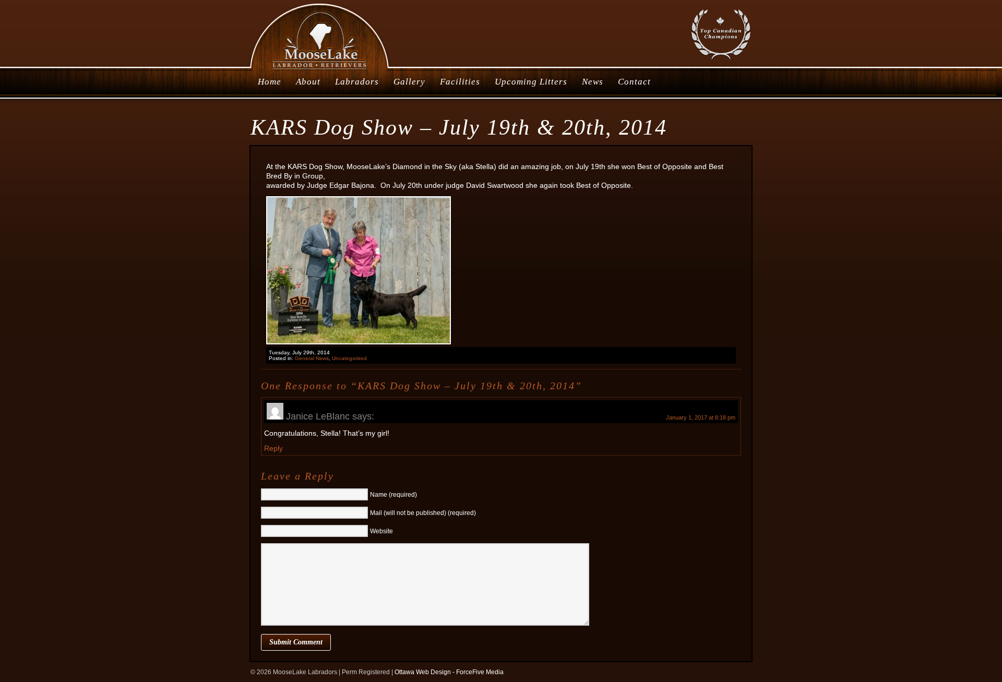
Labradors (357, 82)
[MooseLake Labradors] (320, 70)
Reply (273, 448)
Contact (634, 82)
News (592, 82)
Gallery (409, 82)
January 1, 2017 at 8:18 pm (700, 417)
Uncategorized (349, 358)
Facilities (460, 82)
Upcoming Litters (531, 82)
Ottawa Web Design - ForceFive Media (449, 672)
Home (269, 82)
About (308, 82)
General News (312, 358)
